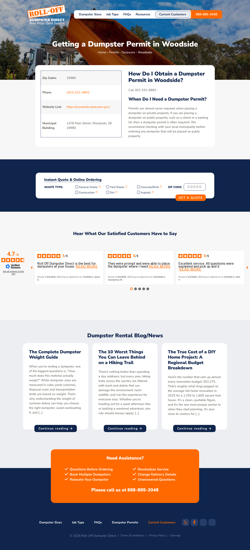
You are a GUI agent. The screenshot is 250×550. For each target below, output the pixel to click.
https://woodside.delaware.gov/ (88, 107)
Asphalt (146, 192)
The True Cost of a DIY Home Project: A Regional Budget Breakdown (192, 360)
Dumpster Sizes (90, 14)
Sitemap (175, 535)
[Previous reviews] (31, 267)
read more (87, 266)
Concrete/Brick (150, 187)
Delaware (128, 52)
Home (102, 52)
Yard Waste (117, 187)
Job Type (112, 14)
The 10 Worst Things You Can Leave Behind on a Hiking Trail (121, 357)
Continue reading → (55, 428)
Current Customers (172, 14)
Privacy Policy (157, 535)
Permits (114, 52)
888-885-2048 (206, 14)
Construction (87, 192)
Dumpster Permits (125, 522)
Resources (143, 14)
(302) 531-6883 (77, 92)
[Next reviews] (247, 267)
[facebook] (194, 523)
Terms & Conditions (132, 535)
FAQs (127, 14)
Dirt (112, 192)
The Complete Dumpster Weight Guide (55, 354)
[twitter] (185, 523)
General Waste (88, 187)
